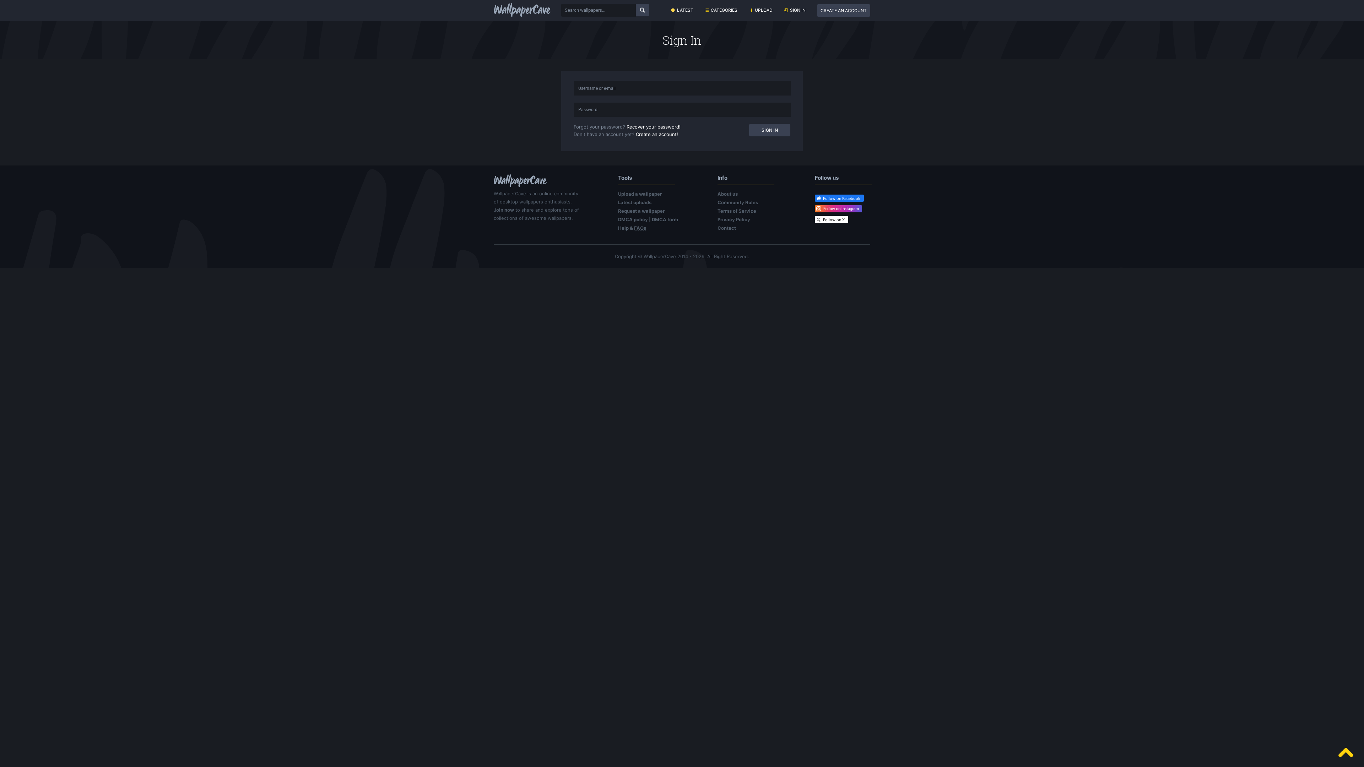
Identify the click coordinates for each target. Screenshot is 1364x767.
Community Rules (738, 202)
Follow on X (834, 219)
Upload (764, 10)
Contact (727, 228)
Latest (685, 10)
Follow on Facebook (841, 198)
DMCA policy (633, 219)
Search (642, 10)
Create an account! (657, 134)
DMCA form (665, 219)
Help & (632, 228)
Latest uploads (634, 202)
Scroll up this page (1345, 752)
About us (728, 194)
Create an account (844, 10)
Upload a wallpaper (640, 194)
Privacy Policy (734, 219)
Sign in (798, 10)
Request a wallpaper (641, 211)
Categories (724, 10)
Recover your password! (654, 127)
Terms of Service (737, 211)
